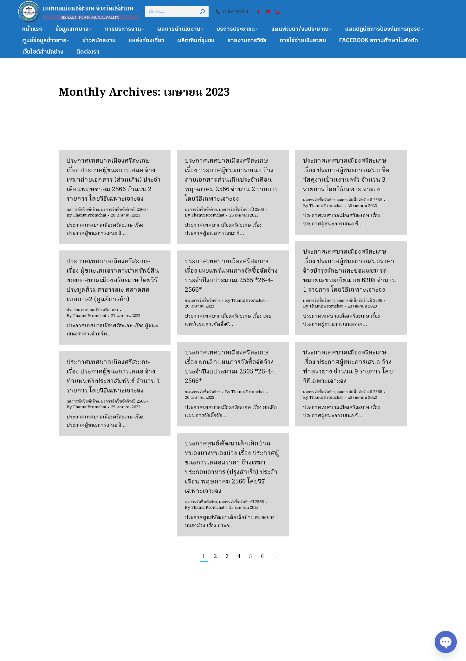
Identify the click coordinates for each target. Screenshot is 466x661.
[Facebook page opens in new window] (258, 12)
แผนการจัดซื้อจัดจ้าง (202, 300)
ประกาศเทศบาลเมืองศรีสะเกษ (92, 310)
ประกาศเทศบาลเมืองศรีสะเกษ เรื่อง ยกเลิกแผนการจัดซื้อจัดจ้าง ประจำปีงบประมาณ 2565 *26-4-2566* (229, 367)
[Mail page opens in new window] (277, 12)
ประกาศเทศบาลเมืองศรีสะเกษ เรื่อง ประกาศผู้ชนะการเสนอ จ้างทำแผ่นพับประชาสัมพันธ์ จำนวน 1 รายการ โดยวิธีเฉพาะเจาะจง (113, 376)
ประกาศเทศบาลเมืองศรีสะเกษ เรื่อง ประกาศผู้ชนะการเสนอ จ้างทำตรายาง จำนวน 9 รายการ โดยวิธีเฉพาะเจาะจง (348, 367)
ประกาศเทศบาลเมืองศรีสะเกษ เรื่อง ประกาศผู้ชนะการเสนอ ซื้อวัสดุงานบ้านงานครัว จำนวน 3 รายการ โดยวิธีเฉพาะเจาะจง (346, 175)
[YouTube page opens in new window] (268, 12)
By (86, 215)
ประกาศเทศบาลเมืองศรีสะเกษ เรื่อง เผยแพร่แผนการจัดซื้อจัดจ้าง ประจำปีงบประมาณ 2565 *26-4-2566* (231, 275)
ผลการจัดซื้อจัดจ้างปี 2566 (123, 209)
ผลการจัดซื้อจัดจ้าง (83, 209)
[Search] (202, 11)
